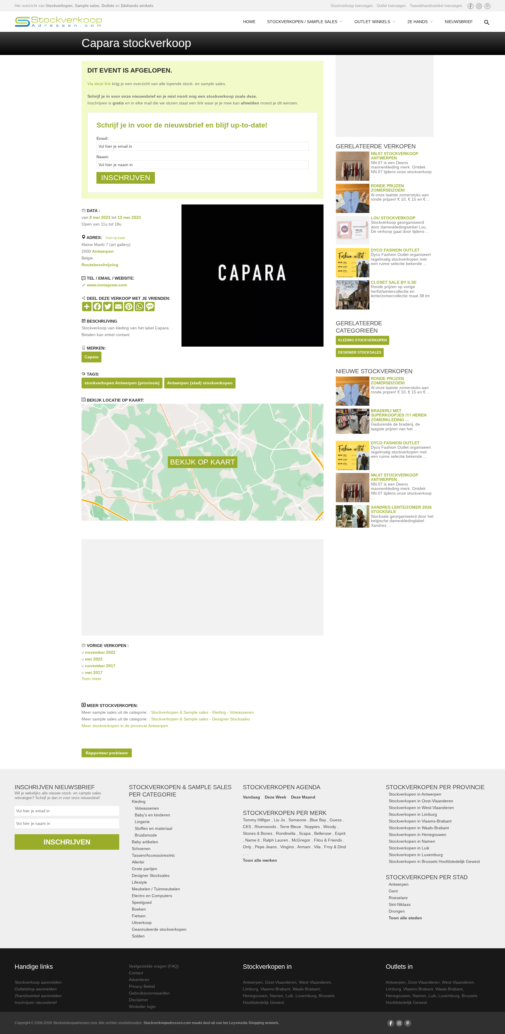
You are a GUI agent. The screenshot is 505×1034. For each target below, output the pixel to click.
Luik (289, 995)
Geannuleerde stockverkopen (159, 929)
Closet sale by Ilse (393, 282)
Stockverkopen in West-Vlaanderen (421, 807)
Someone (297, 820)
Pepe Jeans (266, 846)
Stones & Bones (257, 833)
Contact (136, 973)
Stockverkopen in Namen (412, 841)
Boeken (139, 909)
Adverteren (139, 979)
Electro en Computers (152, 895)
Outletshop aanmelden (36, 989)
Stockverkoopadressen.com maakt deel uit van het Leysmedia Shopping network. (211, 1023)
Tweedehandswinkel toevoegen (436, 6)
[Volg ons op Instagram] (479, 6)
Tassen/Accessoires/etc (153, 855)
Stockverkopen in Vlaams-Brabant (420, 821)
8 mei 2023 (99, 217)
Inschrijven (67, 842)
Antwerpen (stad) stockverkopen (200, 383)
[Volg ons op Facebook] (470, 6)
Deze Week (275, 797)
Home (249, 21)
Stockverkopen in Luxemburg (416, 854)
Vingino (287, 846)
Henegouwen (255, 995)
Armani (303, 846)
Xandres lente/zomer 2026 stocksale (401, 509)
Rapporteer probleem (107, 753)
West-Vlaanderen (315, 982)
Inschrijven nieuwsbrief (36, 1002)
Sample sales (87, 6)
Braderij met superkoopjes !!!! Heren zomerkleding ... (398, 415)
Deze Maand (303, 797)
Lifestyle (139, 882)
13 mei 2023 (129, 217)
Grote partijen (144, 868)
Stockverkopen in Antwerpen (415, 794)
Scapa (305, 833)
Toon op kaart (115, 238)
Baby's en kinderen (152, 815)
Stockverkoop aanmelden (38, 982)
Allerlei (138, 862)
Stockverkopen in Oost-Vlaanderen (421, 801)
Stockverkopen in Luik (409, 848)
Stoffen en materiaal (153, 828)
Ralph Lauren (275, 840)
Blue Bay (318, 820)
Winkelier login (142, 1006)
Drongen (397, 911)
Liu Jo (279, 820)
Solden (138, 936)
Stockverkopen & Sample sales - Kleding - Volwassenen (202, 712)
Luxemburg (306, 995)
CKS (247, 826)
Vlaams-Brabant (275, 989)
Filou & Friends (328, 840)
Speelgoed (142, 902)
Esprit (340, 833)
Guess (336, 820)
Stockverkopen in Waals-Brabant (419, 827)
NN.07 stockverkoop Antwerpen (394, 155)
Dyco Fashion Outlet (395, 250)
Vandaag (251, 797)
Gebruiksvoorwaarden (149, 993)
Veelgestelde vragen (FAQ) (154, 966)
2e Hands (417, 21)
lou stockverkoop (393, 218)
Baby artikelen (145, 841)
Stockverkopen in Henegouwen (417, 834)
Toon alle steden (405, 918)
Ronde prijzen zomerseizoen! (388, 187)
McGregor (301, 840)
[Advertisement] (202, 587)
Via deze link (99, 83)
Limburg (250, 989)
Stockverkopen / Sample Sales (302, 21)
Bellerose (322, 833)
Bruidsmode (146, 835)
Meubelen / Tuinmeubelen (156, 889)
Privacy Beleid (142, 986)
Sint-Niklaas (400, 904)
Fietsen (139, 915)
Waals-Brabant (306, 989)
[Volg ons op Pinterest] (487, 6)
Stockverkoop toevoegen (352, 6)
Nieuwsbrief (459, 21)
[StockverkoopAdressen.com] (58, 21)
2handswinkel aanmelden (38, 995)
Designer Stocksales (151, 875)
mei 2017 (94, 672)
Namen (276, 995)
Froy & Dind (335, 846)
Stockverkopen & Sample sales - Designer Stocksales (200, 719)
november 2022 (100, 652)
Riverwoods (265, 826)
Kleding (139, 801)
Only (247, 846)
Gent (393, 891)
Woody (329, 826)
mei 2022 (94, 659)
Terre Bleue (290, 826)
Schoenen (141, 848)
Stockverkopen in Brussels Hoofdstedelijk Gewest (434, 861)
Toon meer (91, 678)
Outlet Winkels (372, 21)
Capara (91, 357)
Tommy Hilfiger (256, 820)
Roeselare (398, 897)
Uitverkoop (142, 922)
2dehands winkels (137, 6)
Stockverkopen (59, 6)
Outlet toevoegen (391, 6)
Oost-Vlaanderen (281, 982)
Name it (252, 840)
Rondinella (285, 833)
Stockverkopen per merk (284, 813)
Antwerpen (103, 251)
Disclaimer (138, 999)
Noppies (312, 826)
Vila (317, 846)
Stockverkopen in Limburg (413, 814)
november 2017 (100, 665)
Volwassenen (147, 808)
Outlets (107, 6)
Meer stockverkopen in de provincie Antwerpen (125, 725)
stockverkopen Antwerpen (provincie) (122, 383)
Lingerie (142, 821)
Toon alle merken (260, 860)
